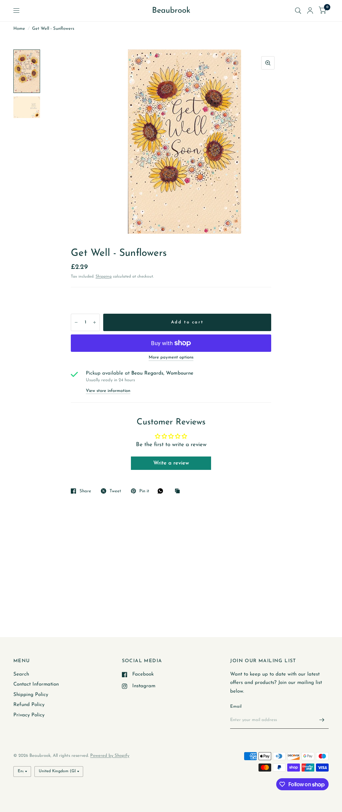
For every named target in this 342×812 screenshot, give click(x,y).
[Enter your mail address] (322, 720)
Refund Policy (28, 704)
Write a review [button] (171, 463)
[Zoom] (268, 63)
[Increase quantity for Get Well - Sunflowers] (95, 322)
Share (85, 491)
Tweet (115, 491)
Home (19, 28)
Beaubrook (171, 11)
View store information (108, 391)
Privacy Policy (28, 715)
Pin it (144, 491)
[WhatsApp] (162, 491)
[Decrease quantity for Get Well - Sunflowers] (76, 322)
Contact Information (36, 684)
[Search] (298, 10)
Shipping (104, 277)
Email (235, 706)
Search (21, 674)
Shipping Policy (30, 694)
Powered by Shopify (109, 755)
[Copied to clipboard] (179, 491)
